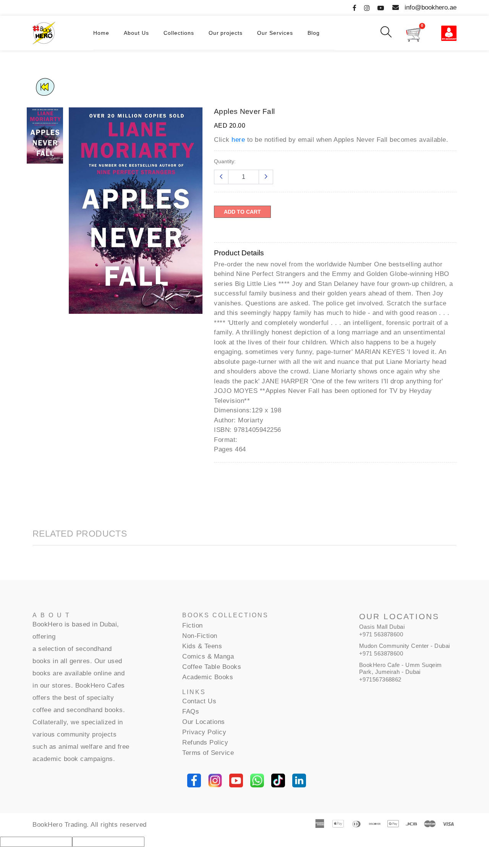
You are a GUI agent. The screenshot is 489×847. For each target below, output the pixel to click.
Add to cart (242, 212)
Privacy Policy (204, 732)
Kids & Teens (202, 646)
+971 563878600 (381, 634)
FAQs (190, 711)
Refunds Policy (205, 742)
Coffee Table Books (211, 666)
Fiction (192, 625)
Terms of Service (208, 752)
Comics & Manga (208, 656)
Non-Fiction (199, 635)
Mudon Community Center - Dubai (404, 646)
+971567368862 (380, 679)
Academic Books (207, 677)
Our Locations (203, 721)
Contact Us (199, 701)
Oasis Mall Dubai (382, 626)
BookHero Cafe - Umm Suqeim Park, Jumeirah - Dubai (400, 668)
